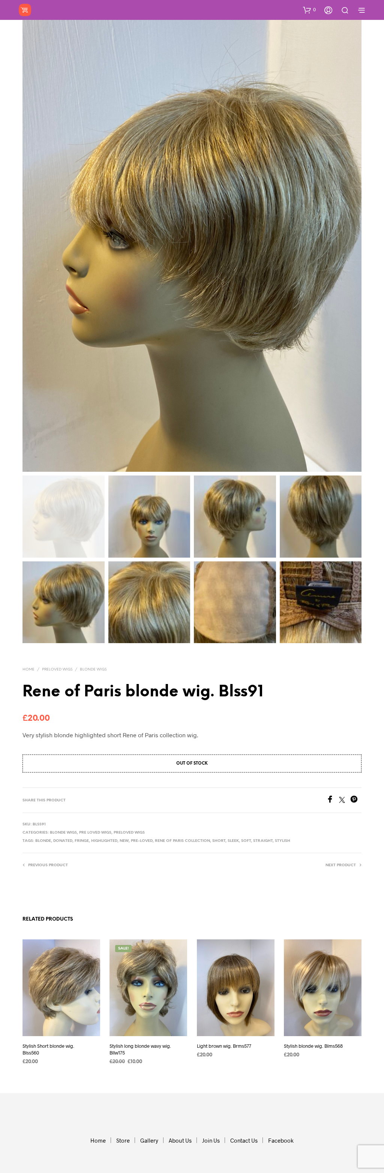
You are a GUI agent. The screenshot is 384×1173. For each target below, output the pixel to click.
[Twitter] (344, 800)
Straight (263, 841)
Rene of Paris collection (182, 841)
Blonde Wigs (93, 670)
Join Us (211, 1140)
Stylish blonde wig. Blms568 (313, 1045)
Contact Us (244, 1140)
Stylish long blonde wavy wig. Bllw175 (140, 1048)
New (124, 841)
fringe (82, 841)
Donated (62, 841)
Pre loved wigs (95, 833)
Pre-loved (142, 841)
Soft (246, 841)
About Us (180, 1140)
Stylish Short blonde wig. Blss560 (48, 1048)
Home (28, 670)
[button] (309, 10)
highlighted (104, 841)
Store (123, 1140)
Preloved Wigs (57, 670)
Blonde (43, 841)
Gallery (149, 1140)
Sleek (233, 841)
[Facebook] (332, 800)
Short (218, 841)
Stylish (282, 841)
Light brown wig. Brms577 (224, 1045)
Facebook (281, 1140)
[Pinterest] (356, 800)
